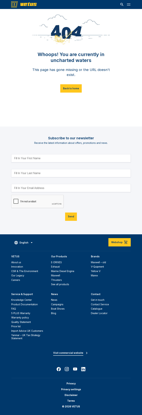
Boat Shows (58, 308)
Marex (94, 275)
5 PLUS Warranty (20, 313)
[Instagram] (67, 369)
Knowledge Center (21, 300)
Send (71, 216)
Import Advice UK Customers (27, 331)
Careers (15, 280)
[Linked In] (83, 369)
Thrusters (56, 280)
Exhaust (55, 266)
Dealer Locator (99, 313)
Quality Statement (21, 322)
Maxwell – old (98, 262)
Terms (71, 400)
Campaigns (57, 304)
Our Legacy (17, 275)
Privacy (71, 383)
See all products (60, 284)
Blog (53, 313)
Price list (16, 326)
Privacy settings (71, 389)
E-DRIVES (56, 262)
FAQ (13, 308)
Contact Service (100, 304)
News (54, 300)
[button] (122, 4)
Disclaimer (71, 395)
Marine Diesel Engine (62, 271)
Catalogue (96, 308)
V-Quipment (97, 266)
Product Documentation (24, 304)
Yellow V (95, 271)
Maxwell (55, 275)
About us (16, 262)
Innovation (17, 266)
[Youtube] (75, 369)
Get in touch (97, 300)
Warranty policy (20, 317)
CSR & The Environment (24, 271)
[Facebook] (59, 369)
